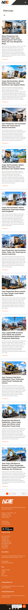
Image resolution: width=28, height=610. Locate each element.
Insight (3, 572)
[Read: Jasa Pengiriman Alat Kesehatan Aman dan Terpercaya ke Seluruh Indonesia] (14, 114)
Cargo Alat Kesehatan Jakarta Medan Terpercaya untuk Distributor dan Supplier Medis (13, 83)
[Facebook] (10, 608)
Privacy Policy (4, 575)
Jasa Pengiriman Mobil (6, 543)
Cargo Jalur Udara (5, 540)
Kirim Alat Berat (5, 545)
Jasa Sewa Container (6, 536)
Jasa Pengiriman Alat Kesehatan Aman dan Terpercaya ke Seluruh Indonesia (14, 125)
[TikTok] (15, 608)
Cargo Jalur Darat (5, 537)
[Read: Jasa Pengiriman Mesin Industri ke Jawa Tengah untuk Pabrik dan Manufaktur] (14, 282)
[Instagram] (12, 608)
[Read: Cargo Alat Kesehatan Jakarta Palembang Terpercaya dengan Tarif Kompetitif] (14, 198)
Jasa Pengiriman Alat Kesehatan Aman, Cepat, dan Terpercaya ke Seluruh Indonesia (14, 252)
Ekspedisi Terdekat (6, 569)
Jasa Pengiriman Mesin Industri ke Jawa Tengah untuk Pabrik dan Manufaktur (13, 293)
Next (24, 493)
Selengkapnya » (5, 59)
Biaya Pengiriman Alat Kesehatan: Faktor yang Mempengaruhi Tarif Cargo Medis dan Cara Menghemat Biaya (12, 40)
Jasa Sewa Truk (5, 547)
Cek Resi (3, 571)
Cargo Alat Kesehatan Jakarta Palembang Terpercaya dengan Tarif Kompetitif (13, 209)
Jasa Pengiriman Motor (7, 542)
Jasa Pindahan (5, 546)
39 (14, 493)
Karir (3, 574)
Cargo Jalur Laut (5, 539)
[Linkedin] (18, 608)
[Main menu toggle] (25, 2)
